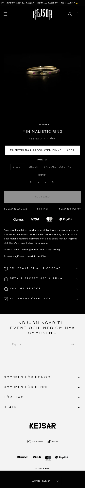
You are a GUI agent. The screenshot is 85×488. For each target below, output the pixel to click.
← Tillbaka (42, 125)
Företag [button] (14, 397)
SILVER (19, 167)
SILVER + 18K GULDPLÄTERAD (51, 167)
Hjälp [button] (10, 407)
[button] (5, 14)
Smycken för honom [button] (27, 377)
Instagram (35, 441)
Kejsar (46, 468)
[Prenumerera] (72, 344)
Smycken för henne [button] (26, 387)
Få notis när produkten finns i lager (42, 150)
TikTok (52, 441)
